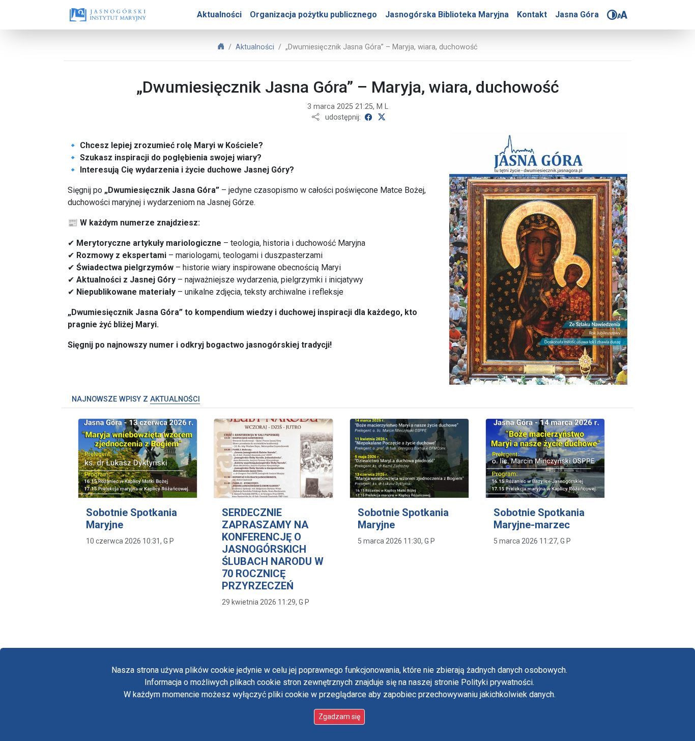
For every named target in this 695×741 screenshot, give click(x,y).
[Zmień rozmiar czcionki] (622, 15)
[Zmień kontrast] (612, 15)
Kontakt (532, 14)
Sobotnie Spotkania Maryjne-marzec (539, 518)
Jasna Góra (577, 14)
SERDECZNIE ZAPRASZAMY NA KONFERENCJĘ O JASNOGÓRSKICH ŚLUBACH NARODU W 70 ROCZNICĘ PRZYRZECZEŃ (273, 549)
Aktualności (219, 14)
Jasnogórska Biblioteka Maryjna (447, 14)
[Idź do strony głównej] (108, 14)
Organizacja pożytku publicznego (313, 14)
